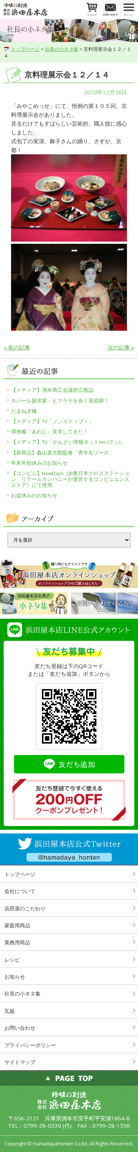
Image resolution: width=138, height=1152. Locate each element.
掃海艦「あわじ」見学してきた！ (49, 431)
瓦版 (9, 1010)
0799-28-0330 (42, 1125)
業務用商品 (17, 942)
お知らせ (14, 976)
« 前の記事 (17, 347)
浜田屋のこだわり (25, 908)
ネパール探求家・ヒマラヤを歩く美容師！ (60, 400)
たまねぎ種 (24, 411)
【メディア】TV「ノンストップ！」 (52, 421)
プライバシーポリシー (30, 1045)
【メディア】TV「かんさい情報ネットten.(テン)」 (68, 442)
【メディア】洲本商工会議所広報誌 (52, 390)
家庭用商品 (17, 925)
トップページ (25, 49)
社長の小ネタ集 (61, 49)
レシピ (12, 959)
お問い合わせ (19, 1027)
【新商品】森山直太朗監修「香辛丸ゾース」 (62, 452)
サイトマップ (19, 1061)
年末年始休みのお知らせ (39, 463)
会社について (19, 891)
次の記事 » (121, 347)
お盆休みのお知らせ (34, 495)
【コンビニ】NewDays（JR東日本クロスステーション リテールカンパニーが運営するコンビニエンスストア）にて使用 (70, 479)
